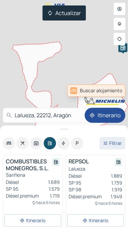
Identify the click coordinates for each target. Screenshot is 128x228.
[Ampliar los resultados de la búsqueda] (64, 129)
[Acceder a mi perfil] (119, 9)
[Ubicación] (119, 39)
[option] (9, 143)
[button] (122, 47)
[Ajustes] (119, 24)
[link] (96, 90)
